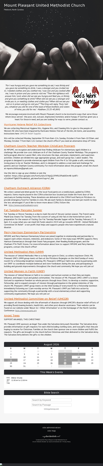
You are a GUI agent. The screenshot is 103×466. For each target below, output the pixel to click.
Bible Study (16, 378)
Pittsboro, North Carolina (14, 9)
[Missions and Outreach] (85, 111)
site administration (51, 427)
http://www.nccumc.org (26, 310)
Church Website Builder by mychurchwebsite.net (46, 441)
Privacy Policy (67, 441)
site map (51, 431)
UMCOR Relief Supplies (30, 133)
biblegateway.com (51, 409)
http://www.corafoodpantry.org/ (23, 205)
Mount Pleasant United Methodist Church (44, 5)
